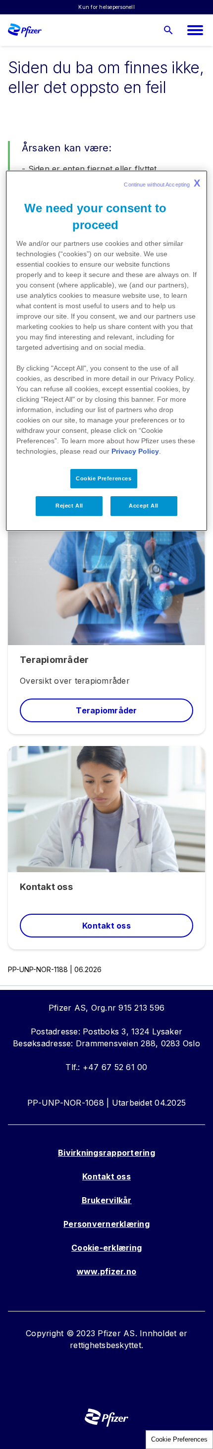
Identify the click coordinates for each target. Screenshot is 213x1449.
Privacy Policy (135, 451)
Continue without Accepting (162, 183)
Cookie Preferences (179, 1439)
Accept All (144, 506)
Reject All (69, 506)
